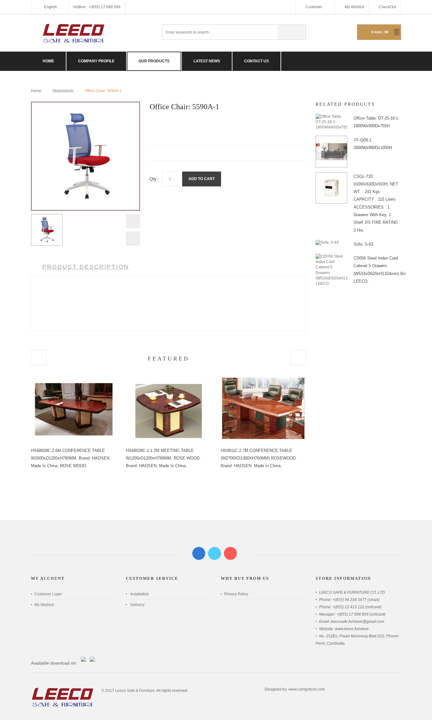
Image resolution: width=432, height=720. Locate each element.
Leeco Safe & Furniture (135, 690)
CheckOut (387, 7)
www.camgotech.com (306, 689)
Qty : (154, 178)
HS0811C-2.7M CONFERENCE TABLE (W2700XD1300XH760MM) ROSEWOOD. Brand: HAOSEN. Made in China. (259, 458)
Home (36, 91)
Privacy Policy (236, 594)
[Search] (291, 32)
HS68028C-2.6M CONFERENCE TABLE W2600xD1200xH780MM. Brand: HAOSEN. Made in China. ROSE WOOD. (71, 458)
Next (133, 238)
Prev (133, 222)
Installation (139, 594)
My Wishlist (354, 7)
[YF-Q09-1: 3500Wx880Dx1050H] (331, 138)
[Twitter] (214, 553)
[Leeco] (73, 33)
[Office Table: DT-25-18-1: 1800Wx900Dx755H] (331, 116)
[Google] (230, 553)
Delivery (137, 605)
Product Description (85, 267)
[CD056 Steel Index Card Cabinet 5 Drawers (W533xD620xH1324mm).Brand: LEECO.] (331, 256)
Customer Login (48, 594)
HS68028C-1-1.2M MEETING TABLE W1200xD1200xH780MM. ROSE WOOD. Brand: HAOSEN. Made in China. (163, 458)
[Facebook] (198, 553)
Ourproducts (63, 91)
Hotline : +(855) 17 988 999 (96, 7)
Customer (314, 7)
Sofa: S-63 (363, 244)
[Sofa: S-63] (327, 242)
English (50, 7)
